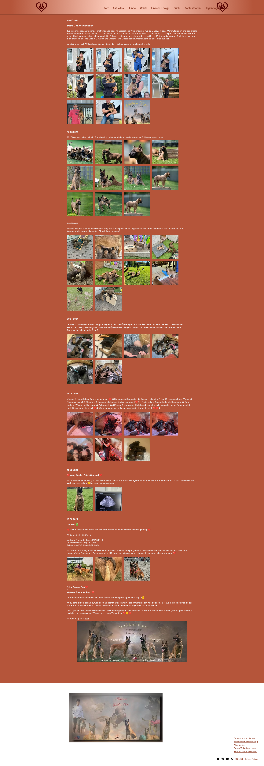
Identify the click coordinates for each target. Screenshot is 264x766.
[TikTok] (232, 758)
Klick (87, 618)
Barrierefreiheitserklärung (246, 741)
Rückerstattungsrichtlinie (245, 751)
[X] (227, 758)
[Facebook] (218, 758)
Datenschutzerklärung (244, 738)
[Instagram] (222, 758)
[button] (132, 8)
